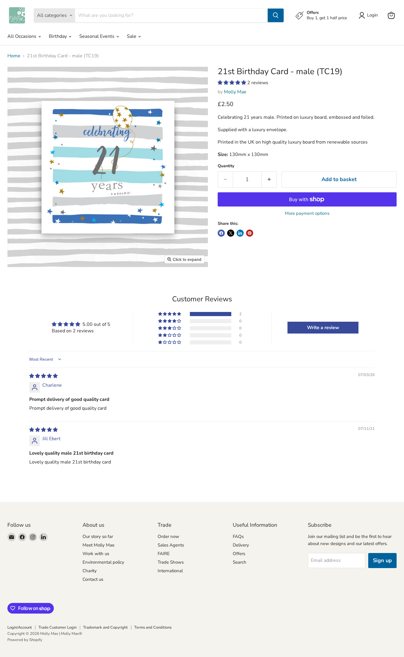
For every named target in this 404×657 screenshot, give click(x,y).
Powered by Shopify (24, 640)
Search (239, 562)
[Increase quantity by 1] (269, 179)
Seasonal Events (97, 36)
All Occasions (22, 36)
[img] (43, 376)
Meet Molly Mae (98, 545)
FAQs (238, 536)
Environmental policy (103, 562)
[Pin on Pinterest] (249, 233)
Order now (168, 536)
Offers (239, 554)
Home (13, 55)
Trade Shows (171, 562)
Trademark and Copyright (105, 627)
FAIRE (164, 554)
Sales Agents (171, 545)
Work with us (96, 554)
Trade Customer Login (57, 627)
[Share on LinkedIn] (240, 233)
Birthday (58, 36)
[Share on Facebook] (221, 233)
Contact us (93, 579)
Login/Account (19, 627)
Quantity (226, 166)
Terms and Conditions (153, 627)
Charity (90, 571)
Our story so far (98, 536)
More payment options (307, 213)
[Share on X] (230, 233)
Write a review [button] (323, 327)
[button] (232, 82)
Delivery (241, 545)
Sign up (382, 560)
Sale (132, 36)
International (170, 571)
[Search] (276, 15)
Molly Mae (235, 92)
